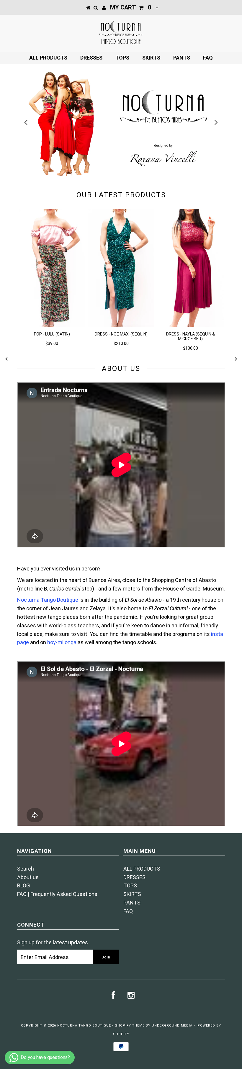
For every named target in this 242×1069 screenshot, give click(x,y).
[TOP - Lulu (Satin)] (52, 325)
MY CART (130, 7)
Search (25, 869)
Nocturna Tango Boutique (47, 600)
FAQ (208, 58)
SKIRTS (151, 58)
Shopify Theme (130, 1025)
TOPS (122, 58)
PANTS (181, 58)
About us (28, 877)
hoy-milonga (61, 642)
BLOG (23, 885)
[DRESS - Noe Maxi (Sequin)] (121, 325)
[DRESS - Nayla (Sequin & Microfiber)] (190, 325)
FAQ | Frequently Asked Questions (57, 894)
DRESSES (91, 58)
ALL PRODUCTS (48, 58)
